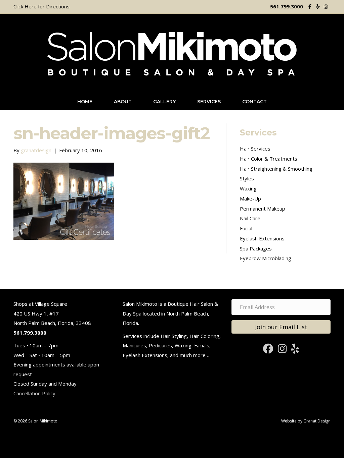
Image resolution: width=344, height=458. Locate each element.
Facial (246, 228)
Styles (247, 178)
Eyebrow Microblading (265, 258)
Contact (254, 102)
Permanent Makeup (262, 208)
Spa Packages (256, 248)
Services (209, 102)
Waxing (248, 188)
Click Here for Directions (41, 6)
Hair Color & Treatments (268, 158)
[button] (281, 327)
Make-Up (250, 198)
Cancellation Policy (34, 393)
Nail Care (250, 218)
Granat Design (317, 421)
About (123, 102)
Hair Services (255, 148)
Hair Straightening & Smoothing (276, 168)
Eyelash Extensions (262, 238)
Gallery (164, 102)
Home (84, 102)
